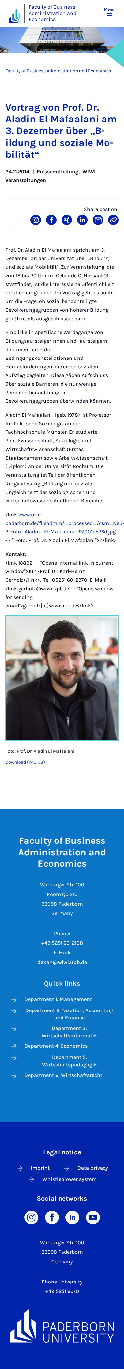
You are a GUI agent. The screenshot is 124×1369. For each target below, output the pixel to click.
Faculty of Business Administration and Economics (52, 13)
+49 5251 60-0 (62, 1291)
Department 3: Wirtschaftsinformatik (69, 1032)
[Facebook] (52, 1217)
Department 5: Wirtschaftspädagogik (69, 1061)
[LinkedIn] (72, 1217)
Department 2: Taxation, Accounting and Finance (69, 1014)
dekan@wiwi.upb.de (62, 962)
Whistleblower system (69, 1179)
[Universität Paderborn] (62, 1326)
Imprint (40, 1168)
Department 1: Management (58, 999)
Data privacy (92, 1168)
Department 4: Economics (56, 1046)
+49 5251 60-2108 (62, 943)
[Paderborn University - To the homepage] (14, 16)
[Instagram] (31, 1217)
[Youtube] (93, 1217)
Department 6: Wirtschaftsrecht (63, 1075)
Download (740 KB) (25, 762)
